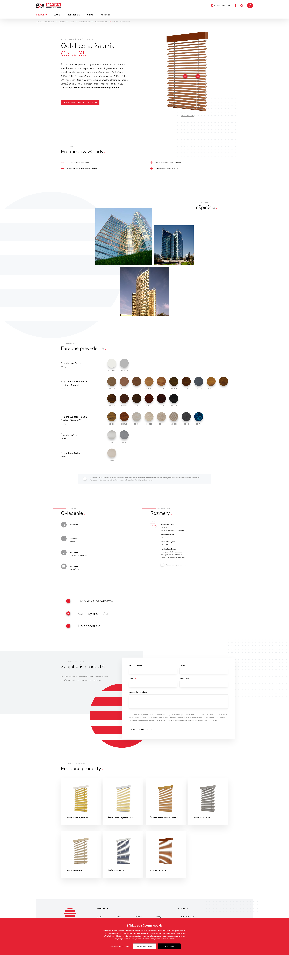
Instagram (241, 5)
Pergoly (138, 917)
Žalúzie (99, 917)
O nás (90, 15)
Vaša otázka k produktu (138, 692)
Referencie (74, 15)
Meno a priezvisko (136, 665)
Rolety (118, 917)
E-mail (182, 665)
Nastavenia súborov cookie (119, 946)
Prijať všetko (169, 946)
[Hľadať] (250, 5)
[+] (198, 76)
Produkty (41, 15)
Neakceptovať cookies (144, 946)
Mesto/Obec (184, 679)
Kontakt (105, 15)
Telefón (132, 679)
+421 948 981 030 (222, 5)
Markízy (158, 917)
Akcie (57, 15)
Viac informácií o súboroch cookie (158, 933)
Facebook (235, 5)
